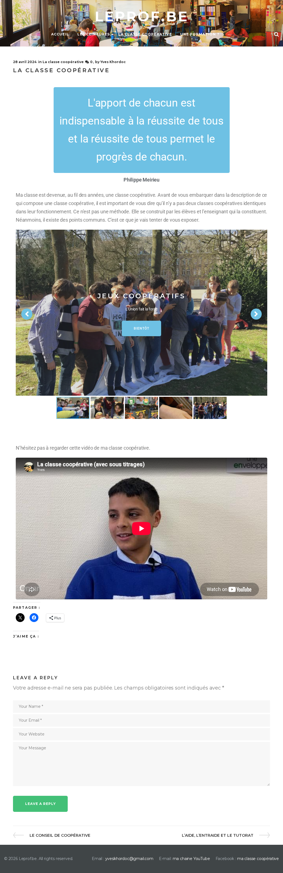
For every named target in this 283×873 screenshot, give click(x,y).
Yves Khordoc (113, 62)
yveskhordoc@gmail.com (129, 858)
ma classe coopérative (258, 858)
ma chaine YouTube (191, 858)
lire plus (142, 328)
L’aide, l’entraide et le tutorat (217, 835)
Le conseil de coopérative (59, 835)
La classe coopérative (63, 62)
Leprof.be (141, 16)
